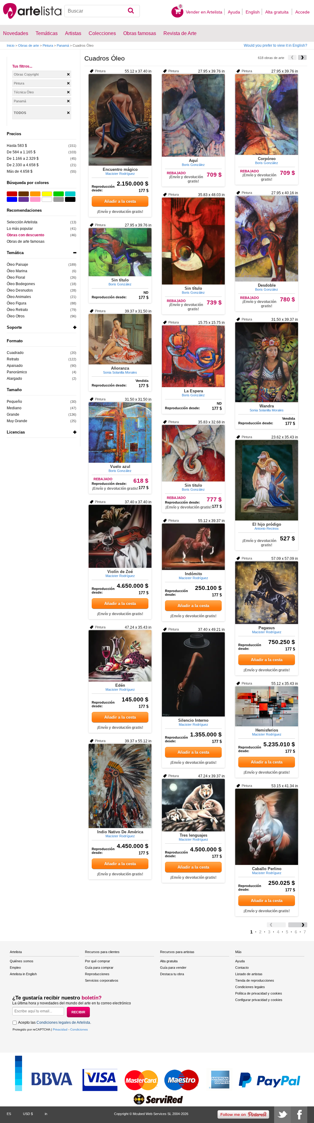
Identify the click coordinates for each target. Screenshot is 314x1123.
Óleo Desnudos (20, 290)
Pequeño (14, 401)
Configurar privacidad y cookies (258, 1000)
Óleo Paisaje (17, 264)
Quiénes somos (21, 961)
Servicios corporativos (101, 980)
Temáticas (47, 33)
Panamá (63, 45)
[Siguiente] (302, 57)
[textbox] (102, 11)
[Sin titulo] (193, 453)
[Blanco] (47, 199)
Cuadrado (15, 353)
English (253, 12)
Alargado (14, 378)
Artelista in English (23, 974)
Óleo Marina (17, 271)
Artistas (73, 33)
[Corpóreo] (266, 114)
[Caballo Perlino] (266, 827)
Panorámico (17, 372)
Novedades (15, 33)
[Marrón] (23, 193)
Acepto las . (54, 1022)
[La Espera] (193, 356)
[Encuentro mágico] (120, 120)
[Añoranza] (120, 339)
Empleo (15, 967)
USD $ (28, 1114)
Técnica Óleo (24, 92)
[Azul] (12, 199)
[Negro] (70, 199)
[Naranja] (35, 193)
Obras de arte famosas (25, 241)
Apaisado (15, 365)
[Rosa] (35, 199)
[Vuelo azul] (120, 432)
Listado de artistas (248, 974)
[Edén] (120, 655)
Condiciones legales (250, 987)
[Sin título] (193, 241)
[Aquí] (193, 115)
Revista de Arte (180, 33)
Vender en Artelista (204, 12)
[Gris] (58, 199)
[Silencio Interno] (193, 674)
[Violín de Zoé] (120, 536)
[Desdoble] (266, 238)
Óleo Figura (16, 303)
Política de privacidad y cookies (258, 993)
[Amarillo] (47, 193)
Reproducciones (97, 974)
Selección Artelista (22, 222)
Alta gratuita (277, 12)
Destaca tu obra (172, 974)
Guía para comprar (99, 967)
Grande (13, 414)
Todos (20, 113)
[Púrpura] (23, 199)
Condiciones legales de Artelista (63, 1022)
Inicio (10, 45)
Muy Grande (17, 421)
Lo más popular (20, 228)
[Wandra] (266, 362)
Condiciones (79, 1029)
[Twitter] (282, 1114)
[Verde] (58, 193)
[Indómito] (193, 547)
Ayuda (234, 12)
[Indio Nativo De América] (120, 786)
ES (9, 1114)
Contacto (242, 967)
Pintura (48, 45)
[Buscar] (131, 11)
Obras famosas (139, 33)
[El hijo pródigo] (266, 480)
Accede (302, 12)
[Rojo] (12, 193)
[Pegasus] (266, 592)
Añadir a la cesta (120, 201)
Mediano (14, 408)
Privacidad (60, 1029)
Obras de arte (28, 45)
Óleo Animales (19, 297)
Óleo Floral (16, 277)
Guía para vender (173, 967)
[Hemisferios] (266, 706)
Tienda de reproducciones (254, 980)
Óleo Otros (16, 316)
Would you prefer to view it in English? (275, 45)
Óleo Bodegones (21, 284)
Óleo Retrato (17, 310)
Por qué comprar (97, 961)
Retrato (13, 359)
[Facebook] (299, 1114)
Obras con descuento (25, 235)
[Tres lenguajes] (193, 805)
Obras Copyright (26, 74)
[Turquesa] (70, 193)
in (46, 1114)
